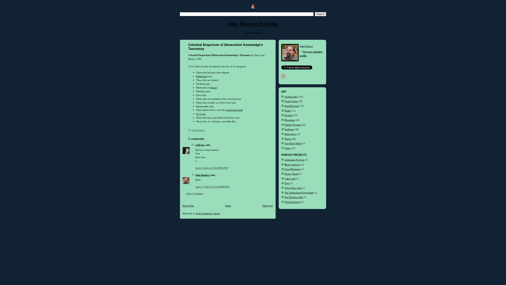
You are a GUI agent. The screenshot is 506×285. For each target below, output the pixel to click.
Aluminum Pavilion (294, 160)
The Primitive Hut (293, 197)
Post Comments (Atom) (208, 213)
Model (287, 110)
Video (287, 148)
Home (228, 205)
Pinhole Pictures (292, 124)
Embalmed (201, 76)
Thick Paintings (292, 202)
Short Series (290, 134)
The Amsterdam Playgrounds (298, 192)
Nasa (287, 183)
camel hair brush (234, 110)
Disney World (291, 174)
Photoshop (289, 120)
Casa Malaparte (292, 169)
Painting (288, 115)
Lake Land (289, 178)
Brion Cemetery (292, 164)
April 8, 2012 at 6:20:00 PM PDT (211, 168)
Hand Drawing (291, 106)
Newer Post (188, 205)
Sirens (213, 87)
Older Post (267, 205)
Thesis (287, 139)
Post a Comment (194, 193)
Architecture (290, 96)
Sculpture (289, 129)
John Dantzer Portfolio (253, 23)
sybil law (200, 145)
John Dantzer (202, 175)
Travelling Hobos (293, 143)
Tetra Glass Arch (293, 188)
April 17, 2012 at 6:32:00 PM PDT (212, 186)
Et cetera (201, 113)
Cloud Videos (291, 101)
